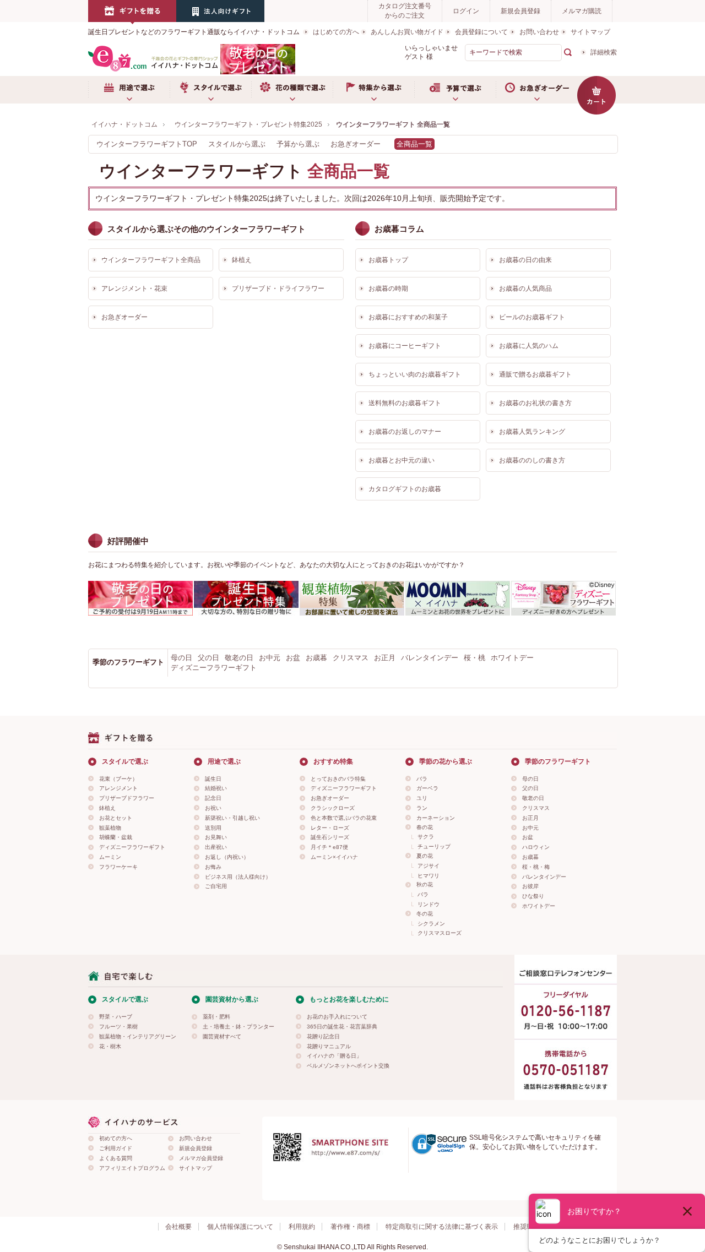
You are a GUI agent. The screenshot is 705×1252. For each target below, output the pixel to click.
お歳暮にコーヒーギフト (404, 346)
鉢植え (242, 260)
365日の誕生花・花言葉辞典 (342, 1027)
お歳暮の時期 (388, 288)
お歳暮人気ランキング (532, 432)
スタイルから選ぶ (236, 144)
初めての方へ (115, 1138)
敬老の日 (239, 658)
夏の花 (424, 856)
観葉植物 (110, 828)
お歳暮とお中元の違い (401, 460)
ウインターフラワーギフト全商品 (150, 260)
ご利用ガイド (115, 1148)
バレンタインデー (429, 658)
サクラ (425, 837)
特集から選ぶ (373, 90)
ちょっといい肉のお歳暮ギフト (414, 374)
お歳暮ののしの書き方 (532, 460)
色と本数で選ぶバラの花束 (344, 818)
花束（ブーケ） (118, 779)
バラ (421, 779)
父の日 (208, 658)
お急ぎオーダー (536, 90)
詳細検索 (603, 52)
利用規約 (302, 1227)
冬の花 (424, 914)
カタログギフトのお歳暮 (404, 489)
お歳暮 (316, 658)
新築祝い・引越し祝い (232, 818)
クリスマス (350, 658)
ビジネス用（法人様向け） (238, 877)
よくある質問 (115, 1158)
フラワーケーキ (118, 867)
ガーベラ (427, 788)
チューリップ (434, 846)
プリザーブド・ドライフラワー (278, 288)
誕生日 (213, 779)
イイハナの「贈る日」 (334, 1056)
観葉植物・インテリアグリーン (137, 1036)
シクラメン (431, 924)
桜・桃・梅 (536, 867)
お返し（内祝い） (227, 857)
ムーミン (110, 857)
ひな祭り (533, 896)
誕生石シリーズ (330, 837)
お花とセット (115, 818)
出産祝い (216, 847)
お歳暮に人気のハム (528, 346)
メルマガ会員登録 (201, 1158)
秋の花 (424, 884)
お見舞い (216, 837)
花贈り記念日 (323, 1036)
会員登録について (481, 32)
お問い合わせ (539, 32)
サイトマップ (590, 32)
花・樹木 (110, 1046)
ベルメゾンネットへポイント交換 (348, 1066)
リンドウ (428, 904)
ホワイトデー (512, 658)
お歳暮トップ (388, 260)
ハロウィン (536, 847)
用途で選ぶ (129, 90)
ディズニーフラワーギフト (214, 667)
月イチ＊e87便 (329, 847)
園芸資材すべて (222, 1036)
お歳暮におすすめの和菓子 (408, 317)
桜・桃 (474, 658)
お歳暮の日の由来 (525, 260)
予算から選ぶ (297, 144)
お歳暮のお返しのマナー (404, 432)
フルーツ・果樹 (118, 1027)
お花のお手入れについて (337, 1017)
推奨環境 (526, 1227)
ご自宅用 (216, 886)
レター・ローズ (330, 828)
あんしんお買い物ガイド (407, 32)
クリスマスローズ (439, 933)
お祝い (213, 808)
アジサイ (428, 866)
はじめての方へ (336, 32)
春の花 (424, 827)
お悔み (213, 867)
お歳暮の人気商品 (525, 288)
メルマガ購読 (581, 11)
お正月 (384, 658)
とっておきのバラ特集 (338, 779)
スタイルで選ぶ (210, 90)
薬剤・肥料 (216, 1017)
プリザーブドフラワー (126, 798)
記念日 (213, 798)
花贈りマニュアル (329, 1046)
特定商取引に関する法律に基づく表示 (442, 1227)
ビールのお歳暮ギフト (532, 317)
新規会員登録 (520, 11)
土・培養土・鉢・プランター (238, 1027)
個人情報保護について (240, 1227)
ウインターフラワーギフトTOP (146, 144)
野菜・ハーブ (115, 1017)
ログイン (466, 11)
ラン (421, 808)
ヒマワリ (428, 876)
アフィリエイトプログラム (132, 1168)
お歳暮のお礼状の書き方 (535, 403)
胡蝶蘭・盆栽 (115, 837)
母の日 (181, 658)
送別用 (213, 828)
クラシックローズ (333, 808)
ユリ (421, 798)
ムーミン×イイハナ (334, 857)
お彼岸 (530, 886)
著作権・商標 (350, 1227)
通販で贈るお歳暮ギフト (535, 374)
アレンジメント (118, 788)
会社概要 (178, 1227)
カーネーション (435, 818)
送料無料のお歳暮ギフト (404, 403)
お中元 (269, 658)
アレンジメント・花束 (134, 288)
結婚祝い (216, 788)
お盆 (293, 658)
